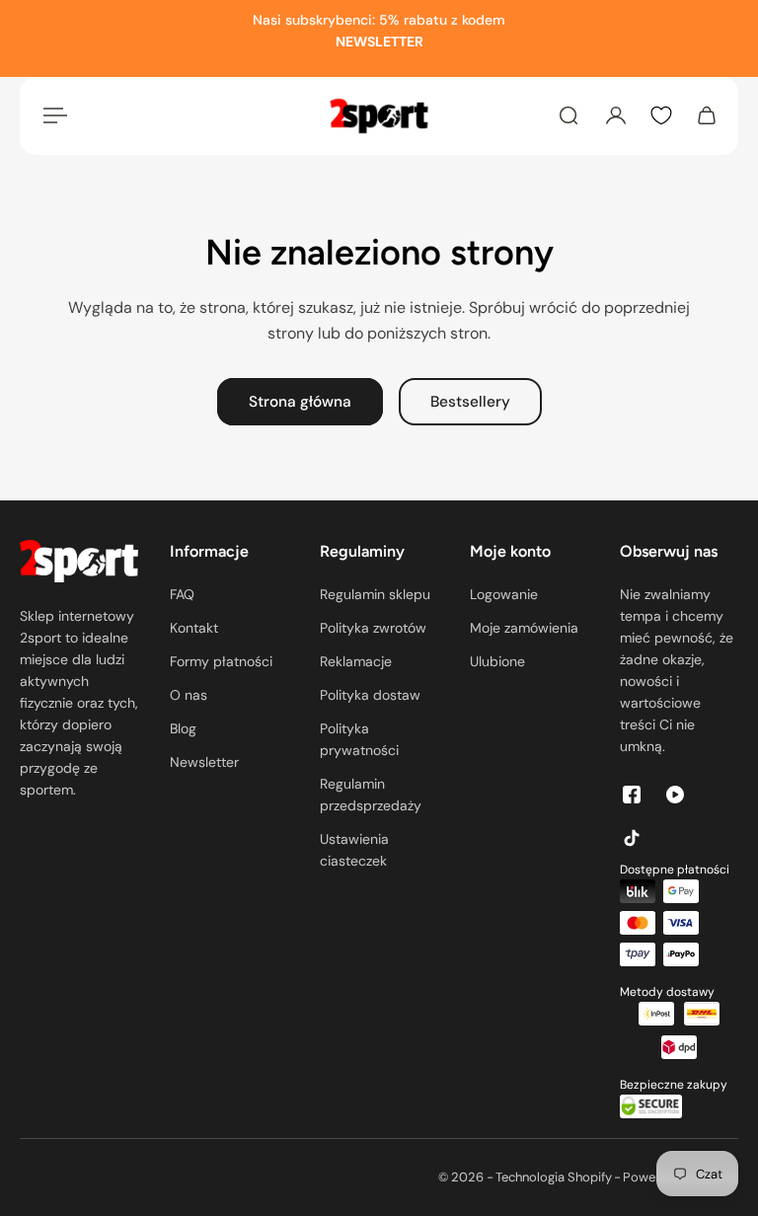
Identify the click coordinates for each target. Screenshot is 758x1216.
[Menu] (51, 115)
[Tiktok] (631, 838)
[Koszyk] (706, 115)
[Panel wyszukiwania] (568, 115)
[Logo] (379, 116)
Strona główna (300, 402)
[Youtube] (675, 794)
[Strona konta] (616, 115)
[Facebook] (631, 794)
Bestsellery (470, 402)
